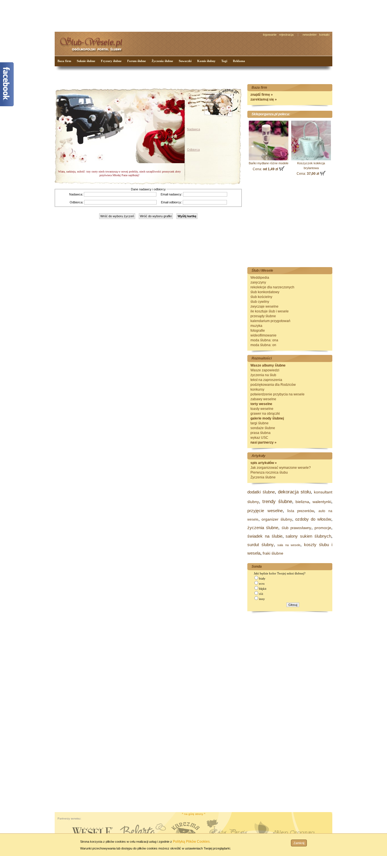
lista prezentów (300, 511)
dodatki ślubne (261, 491)
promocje (322, 527)
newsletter (310, 34)
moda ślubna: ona (264, 340)
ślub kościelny (261, 297)
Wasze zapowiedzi (264, 370)
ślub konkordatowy (264, 292)
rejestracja (286, 34)
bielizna (302, 501)
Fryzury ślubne (111, 61)
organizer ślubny (276, 519)
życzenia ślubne (262, 527)
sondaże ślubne (262, 428)
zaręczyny (258, 282)
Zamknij (299, 843)
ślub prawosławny (296, 528)
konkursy (257, 389)
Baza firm (64, 61)
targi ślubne (259, 423)
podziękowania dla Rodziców (273, 385)
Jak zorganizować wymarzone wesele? (280, 468)
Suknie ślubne (86, 61)
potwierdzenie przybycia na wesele (277, 394)
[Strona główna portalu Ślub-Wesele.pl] (94, 42)
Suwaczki (185, 61)
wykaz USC (259, 438)
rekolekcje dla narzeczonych (272, 287)
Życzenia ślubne (162, 61)
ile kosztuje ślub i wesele (269, 311)
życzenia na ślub (263, 375)
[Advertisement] (161, 15)
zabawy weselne (263, 399)
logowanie (270, 34)
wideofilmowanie (263, 335)
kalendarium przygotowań (270, 321)
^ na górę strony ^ (193, 813)
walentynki (321, 501)
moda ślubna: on (263, 345)
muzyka (256, 326)
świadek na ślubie (264, 536)
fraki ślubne (273, 553)
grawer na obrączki (265, 414)
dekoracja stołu (294, 492)
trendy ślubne (277, 501)
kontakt (324, 34)
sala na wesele (289, 545)
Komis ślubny (206, 61)
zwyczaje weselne (264, 306)
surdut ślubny (260, 544)
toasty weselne (261, 409)
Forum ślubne (136, 61)
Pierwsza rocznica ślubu (269, 472)
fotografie (257, 331)
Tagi (224, 61)
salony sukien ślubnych (308, 536)
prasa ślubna (260, 433)
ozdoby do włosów (313, 519)
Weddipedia (259, 278)
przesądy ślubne (263, 316)
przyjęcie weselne (265, 510)
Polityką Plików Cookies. (191, 842)
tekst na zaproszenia (266, 380)
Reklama (239, 61)
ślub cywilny (259, 302)
